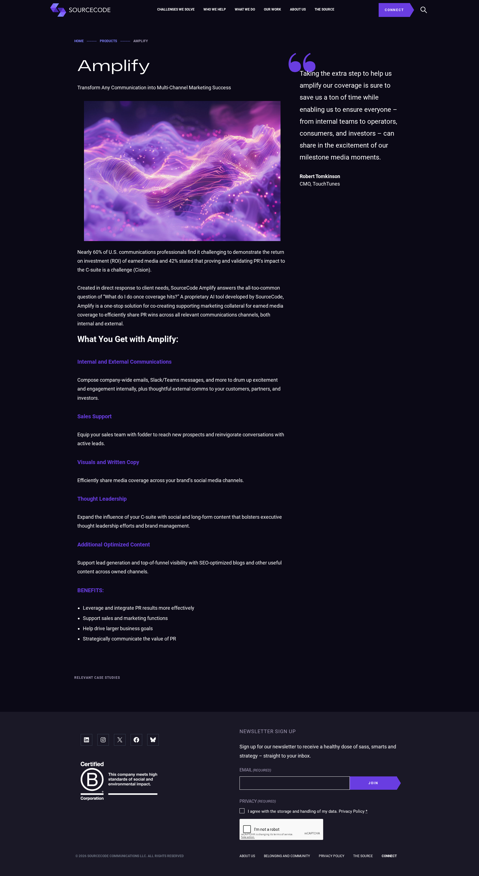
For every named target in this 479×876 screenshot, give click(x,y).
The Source (324, 9)
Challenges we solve (176, 9)
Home (79, 41)
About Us (298, 9)
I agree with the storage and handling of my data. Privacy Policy (307, 811)
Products (108, 41)
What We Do (245, 9)
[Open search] (424, 10)
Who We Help (214, 9)
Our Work (272, 9)
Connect (389, 856)
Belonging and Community (287, 856)
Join (373, 783)
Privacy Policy (331, 856)
